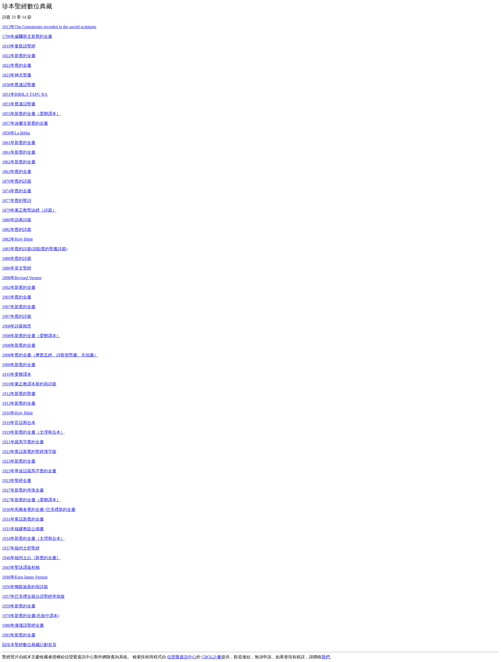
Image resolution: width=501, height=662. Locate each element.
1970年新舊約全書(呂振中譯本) (30, 615)
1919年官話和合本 (18, 422)
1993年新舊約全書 (18, 635)
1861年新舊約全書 (18, 142)
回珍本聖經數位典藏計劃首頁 (29, 644)
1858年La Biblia (16, 133)
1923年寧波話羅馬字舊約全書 (29, 471)
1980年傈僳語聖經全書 (23, 625)
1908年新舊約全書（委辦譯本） (31, 335)
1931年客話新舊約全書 (23, 519)
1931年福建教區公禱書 (23, 529)
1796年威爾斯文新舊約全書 (27, 36)
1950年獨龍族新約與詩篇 (25, 587)
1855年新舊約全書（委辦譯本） (31, 113)
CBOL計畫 (211, 657)
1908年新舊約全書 (18, 345)
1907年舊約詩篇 (16, 316)
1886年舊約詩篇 (16, 258)
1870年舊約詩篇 (16, 181)
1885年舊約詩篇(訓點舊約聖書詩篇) (34, 249)
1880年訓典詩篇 (16, 220)
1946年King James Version (24, 577)
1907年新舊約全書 (18, 307)
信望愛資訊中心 (181, 657)
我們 (325, 657)
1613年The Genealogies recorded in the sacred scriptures (49, 27)
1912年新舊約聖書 (18, 393)
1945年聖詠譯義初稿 (21, 567)
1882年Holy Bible (17, 239)
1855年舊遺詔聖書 (18, 104)
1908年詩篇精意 (16, 326)
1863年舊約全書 (16, 171)
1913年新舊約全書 (18, 403)
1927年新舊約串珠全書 (23, 490)
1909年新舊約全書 (18, 364)
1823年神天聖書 (16, 75)
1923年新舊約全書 (18, 461)
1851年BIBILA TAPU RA (24, 94)
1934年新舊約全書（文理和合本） (33, 538)
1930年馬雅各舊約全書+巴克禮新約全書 (38, 509)
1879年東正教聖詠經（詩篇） (29, 210)
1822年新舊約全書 (18, 55)
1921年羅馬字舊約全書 (23, 442)
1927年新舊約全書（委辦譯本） (31, 500)
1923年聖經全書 (16, 480)
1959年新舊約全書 (18, 606)
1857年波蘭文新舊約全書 (25, 123)
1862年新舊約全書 (18, 162)
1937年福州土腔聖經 (21, 548)
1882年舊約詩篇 (16, 229)
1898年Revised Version (21, 278)
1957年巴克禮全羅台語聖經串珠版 (33, 596)
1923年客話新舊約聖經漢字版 (29, 451)
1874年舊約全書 (16, 191)
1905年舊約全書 (16, 297)
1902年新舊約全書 (18, 287)
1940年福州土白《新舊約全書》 (31, 558)
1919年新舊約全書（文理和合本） (33, 432)
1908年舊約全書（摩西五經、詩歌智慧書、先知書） (50, 355)
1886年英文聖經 (16, 268)
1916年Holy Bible (17, 413)
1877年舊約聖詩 (16, 200)
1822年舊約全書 (16, 65)
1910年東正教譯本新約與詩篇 (29, 384)
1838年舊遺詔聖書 (18, 84)
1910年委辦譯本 (16, 374)
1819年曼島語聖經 (18, 46)
